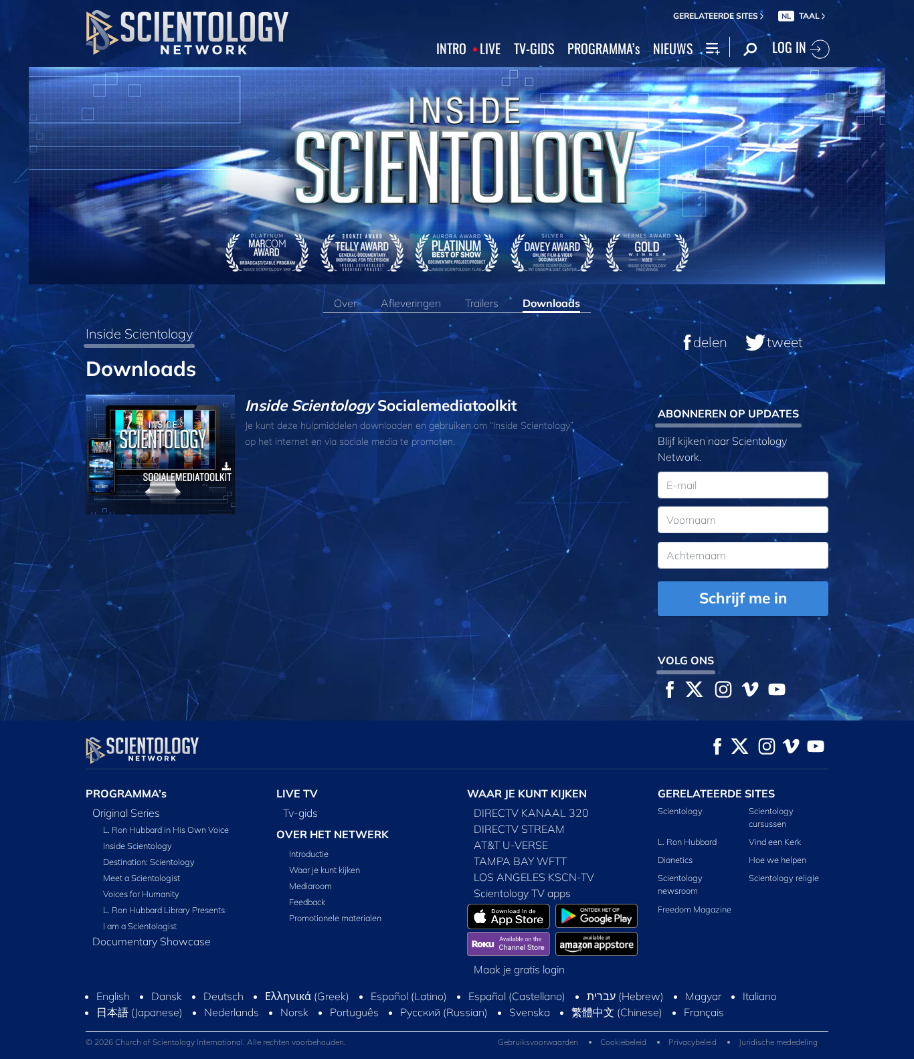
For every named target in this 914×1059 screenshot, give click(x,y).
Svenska (529, 1012)
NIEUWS (673, 49)
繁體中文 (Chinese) (616, 1012)
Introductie (309, 853)
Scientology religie (784, 877)
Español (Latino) (409, 996)
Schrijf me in (743, 597)
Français (704, 1012)
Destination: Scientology (149, 861)
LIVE (490, 49)
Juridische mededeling (778, 1042)
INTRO (451, 49)
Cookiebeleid (623, 1042)
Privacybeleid (692, 1042)
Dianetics (675, 859)
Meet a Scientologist (141, 877)
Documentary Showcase (151, 941)
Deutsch (223, 996)
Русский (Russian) (444, 1012)
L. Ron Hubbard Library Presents (164, 909)
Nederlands (231, 1012)
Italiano (760, 996)
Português (354, 1012)
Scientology (680, 810)
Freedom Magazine (694, 909)
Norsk (294, 1012)
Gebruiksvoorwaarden (538, 1042)
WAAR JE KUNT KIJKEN (527, 793)
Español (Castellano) (516, 996)
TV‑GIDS (534, 49)
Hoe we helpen (777, 859)
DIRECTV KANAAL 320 (531, 813)
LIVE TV (297, 793)
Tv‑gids (300, 813)
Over (345, 303)
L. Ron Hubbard (687, 841)
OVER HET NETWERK (332, 834)
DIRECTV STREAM (519, 829)
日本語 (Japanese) (139, 1012)
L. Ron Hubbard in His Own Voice (166, 829)
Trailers (481, 303)
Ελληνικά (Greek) (307, 996)
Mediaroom (310, 885)
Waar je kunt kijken (324, 869)
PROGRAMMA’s (603, 49)
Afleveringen (411, 303)
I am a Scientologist (140, 926)
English (113, 996)
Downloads (551, 303)
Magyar (703, 996)
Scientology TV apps (522, 893)
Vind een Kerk (775, 841)
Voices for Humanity (141, 893)
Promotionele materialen (335, 917)
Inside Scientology (139, 333)
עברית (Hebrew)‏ (625, 996)
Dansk (166, 996)
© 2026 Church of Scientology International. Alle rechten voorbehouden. (216, 1042)
